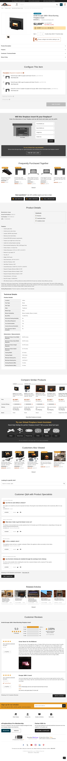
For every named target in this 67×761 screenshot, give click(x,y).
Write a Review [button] (59, 695)
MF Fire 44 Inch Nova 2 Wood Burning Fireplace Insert (46, 463)
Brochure (39, 215)
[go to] (7, 172)
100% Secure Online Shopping (49, 1)
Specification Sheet (41, 218)
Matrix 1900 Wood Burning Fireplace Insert (41, 395)
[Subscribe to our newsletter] (64, 705)
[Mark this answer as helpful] (17, 512)
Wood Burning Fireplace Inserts (17, 8)
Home (2, 8)
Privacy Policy (36, 752)
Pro (61, 4)
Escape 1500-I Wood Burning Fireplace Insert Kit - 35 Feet (29, 395)
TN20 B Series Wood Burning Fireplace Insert (51, 395)
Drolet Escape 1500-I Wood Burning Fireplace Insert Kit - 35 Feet (33, 463)
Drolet (9, 212)
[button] (32, 198)
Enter (51, 140)
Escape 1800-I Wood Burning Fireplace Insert (18, 395)
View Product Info (14, 77)
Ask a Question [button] (7, 576)
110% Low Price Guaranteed (34, 1)
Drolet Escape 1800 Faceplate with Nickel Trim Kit (20, 179)
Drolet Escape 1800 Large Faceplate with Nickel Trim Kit (59, 179)
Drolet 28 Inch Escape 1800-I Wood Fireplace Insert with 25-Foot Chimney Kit (19, 463)
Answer (7, 512)
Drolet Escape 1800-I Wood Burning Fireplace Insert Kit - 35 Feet (6, 463)
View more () (25, 572)
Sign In (16, 730)
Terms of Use (30, 752)
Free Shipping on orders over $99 (18, 1)
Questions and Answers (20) (47, 19)
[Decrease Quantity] (39, 34)
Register (6, 730)
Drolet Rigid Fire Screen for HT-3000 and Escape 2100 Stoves (46, 179)
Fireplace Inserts (8, 8)
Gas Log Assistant (44, 440)
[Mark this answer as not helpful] (20, 512)
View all (34, 187)
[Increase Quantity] (42, 34)
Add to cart (56, 104)
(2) (39, 19)
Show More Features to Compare (33, 417)
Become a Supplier (42, 730)
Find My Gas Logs (33, 152)
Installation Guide (41, 220)
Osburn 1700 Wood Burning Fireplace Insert (59, 463)
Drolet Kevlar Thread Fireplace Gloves (5, 178)
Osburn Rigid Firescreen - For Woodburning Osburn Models (33, 179)
